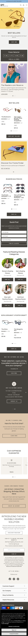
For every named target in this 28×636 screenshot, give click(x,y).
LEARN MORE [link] (14, 435)
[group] (14, 586)
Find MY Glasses (14, 243)
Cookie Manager (5, 623)
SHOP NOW (14, 42)
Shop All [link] (7, 279)
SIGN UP (14, 554)
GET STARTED (5, 168)
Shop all (14, 348)
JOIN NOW (4, 94)
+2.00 (16, 55)
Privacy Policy (18, 620)
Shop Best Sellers (14, 136)
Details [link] (11, 472)
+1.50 (5, 55)
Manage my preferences (14, 626)
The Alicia (4, 329)
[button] (20, 5)
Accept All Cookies (14, 633)
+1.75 (10, 55)
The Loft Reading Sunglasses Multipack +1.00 (19, 196)
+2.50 (21, 55)
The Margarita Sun (18, 329)
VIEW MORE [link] (14, 373)
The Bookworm (6, 116)
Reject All (14, 630)
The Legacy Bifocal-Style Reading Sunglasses (18, 118)
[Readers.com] (4, 5)
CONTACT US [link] (14, 401)
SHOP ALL (14, 214)
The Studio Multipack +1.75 (6, 195)
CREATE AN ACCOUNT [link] (14, 506)
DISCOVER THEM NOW (14, 532)
